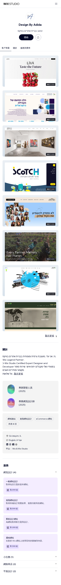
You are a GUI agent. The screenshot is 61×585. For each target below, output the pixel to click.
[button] (30, 71)
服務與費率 (25, 48)
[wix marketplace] (11, 4)
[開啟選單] (56, 4)
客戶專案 (6, 48)
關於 (15, 48)
